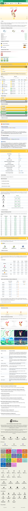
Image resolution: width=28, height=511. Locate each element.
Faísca (3, 69)
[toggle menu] (25, 1)
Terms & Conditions (23, 507)
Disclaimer (14, 507)
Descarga (4, 71)
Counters (7, 3)
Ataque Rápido (5, 86)
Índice (2, 21)
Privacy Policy (5, 507)
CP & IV (12, 3)
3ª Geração (19, 158)
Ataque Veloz (14, 93)
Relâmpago (13, 81)
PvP (16, 3)
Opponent (15, 76)
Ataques (20, 3)
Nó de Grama (13, 88)
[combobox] (14, 1)
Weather (2, 76)
